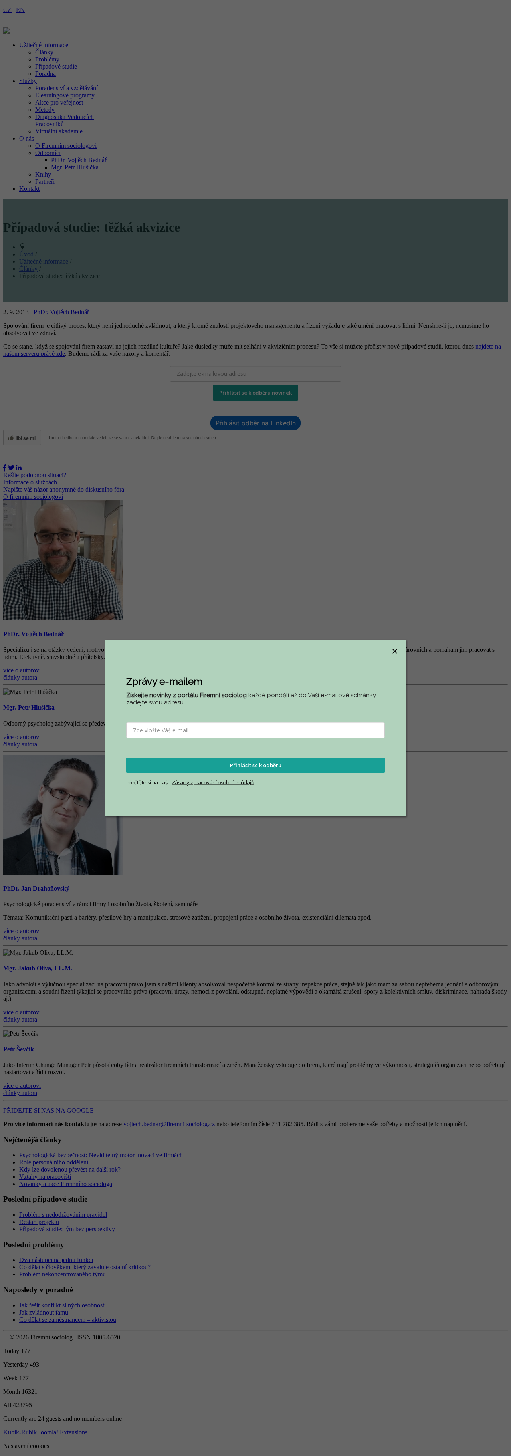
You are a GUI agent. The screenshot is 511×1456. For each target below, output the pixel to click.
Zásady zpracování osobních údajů (213, 782)
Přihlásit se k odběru (255, 765)
